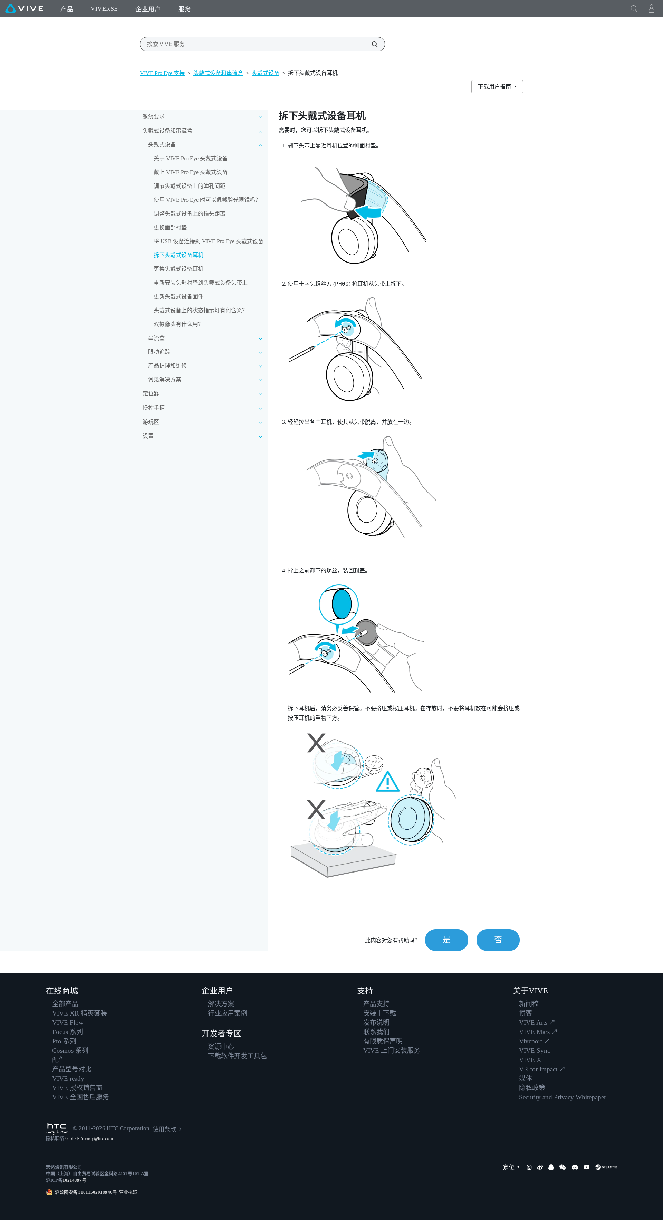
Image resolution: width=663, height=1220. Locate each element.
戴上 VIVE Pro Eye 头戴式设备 (191, 172)
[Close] (634, 8)
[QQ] (551, 1167)
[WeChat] (562, 1167)
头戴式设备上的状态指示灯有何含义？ (201, 310)
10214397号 (74, 1180)
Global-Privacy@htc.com (89, 1138)
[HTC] (57, 1129)
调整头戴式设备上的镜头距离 (189, 214)
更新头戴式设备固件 (178, 296)
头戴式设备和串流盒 (218, 73)
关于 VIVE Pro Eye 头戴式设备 (191, 158)
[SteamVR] (606, 1167)
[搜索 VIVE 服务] (371, 44)
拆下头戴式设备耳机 (178, 255)
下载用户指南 (495, 86)
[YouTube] (586, 1167)
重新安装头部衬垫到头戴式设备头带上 (201, 283)
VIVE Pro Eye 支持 (162, 73)
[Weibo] (540, 1167)
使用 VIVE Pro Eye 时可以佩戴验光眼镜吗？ (207, 200)
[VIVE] (24, 8)
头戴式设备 (265, 73)
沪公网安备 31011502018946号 (86, 1192)
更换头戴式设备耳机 (178, 269)
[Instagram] (529, 1167)
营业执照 (127, 1192)
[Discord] (574, 1167)
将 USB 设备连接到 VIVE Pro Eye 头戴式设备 (208, 241)
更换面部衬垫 (170, 227)
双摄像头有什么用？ (178, 324)
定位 (509, 1167)
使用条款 (164, 1129)
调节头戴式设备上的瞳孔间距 (189, 186)
